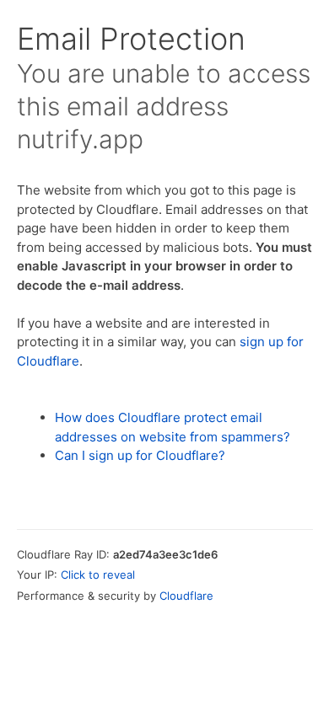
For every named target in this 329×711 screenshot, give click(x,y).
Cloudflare (186, 595)
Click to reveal (98, 574)
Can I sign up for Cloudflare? (140, 455)
